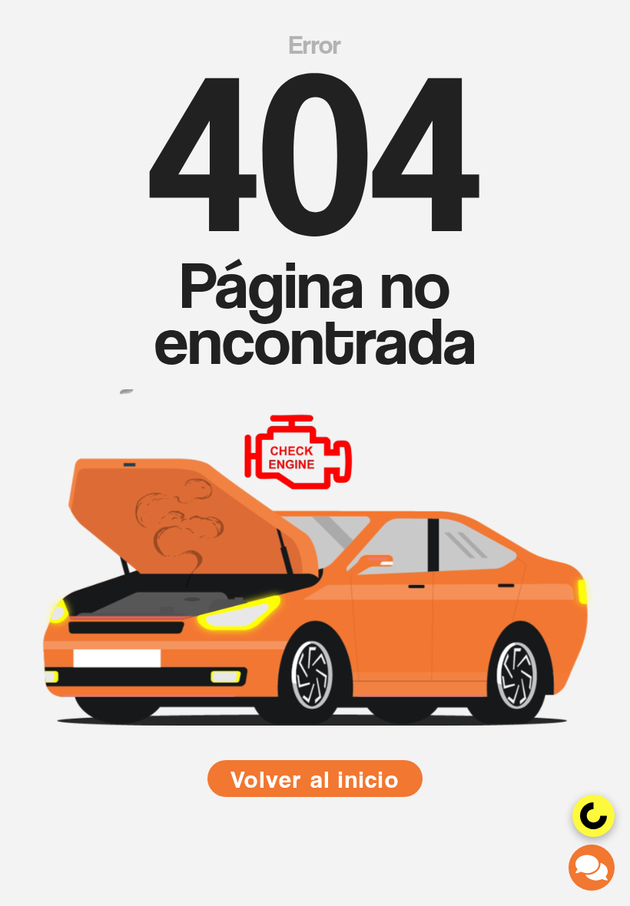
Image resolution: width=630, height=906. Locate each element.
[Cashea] (593, 816)
